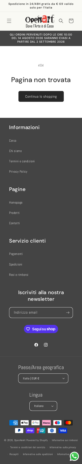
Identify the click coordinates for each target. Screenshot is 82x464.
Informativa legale (67, 454)
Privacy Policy (18, 171)
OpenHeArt (20, 440)
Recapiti (14, 454)
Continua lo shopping (41, 96)
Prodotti (14, 213)
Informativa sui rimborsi (65, 440)
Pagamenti (16, 254)
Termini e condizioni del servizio (27, 447)
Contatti (14, 223)
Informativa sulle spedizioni (38, 454)
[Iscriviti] (68, 312)
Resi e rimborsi (18, 275)
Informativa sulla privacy (63, 447)
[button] (9, 21)
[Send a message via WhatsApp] (74, 456)
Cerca (12, 140)
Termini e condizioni (22, 161)
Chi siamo (15, 151)
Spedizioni (15, 264)
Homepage (16, 202)
